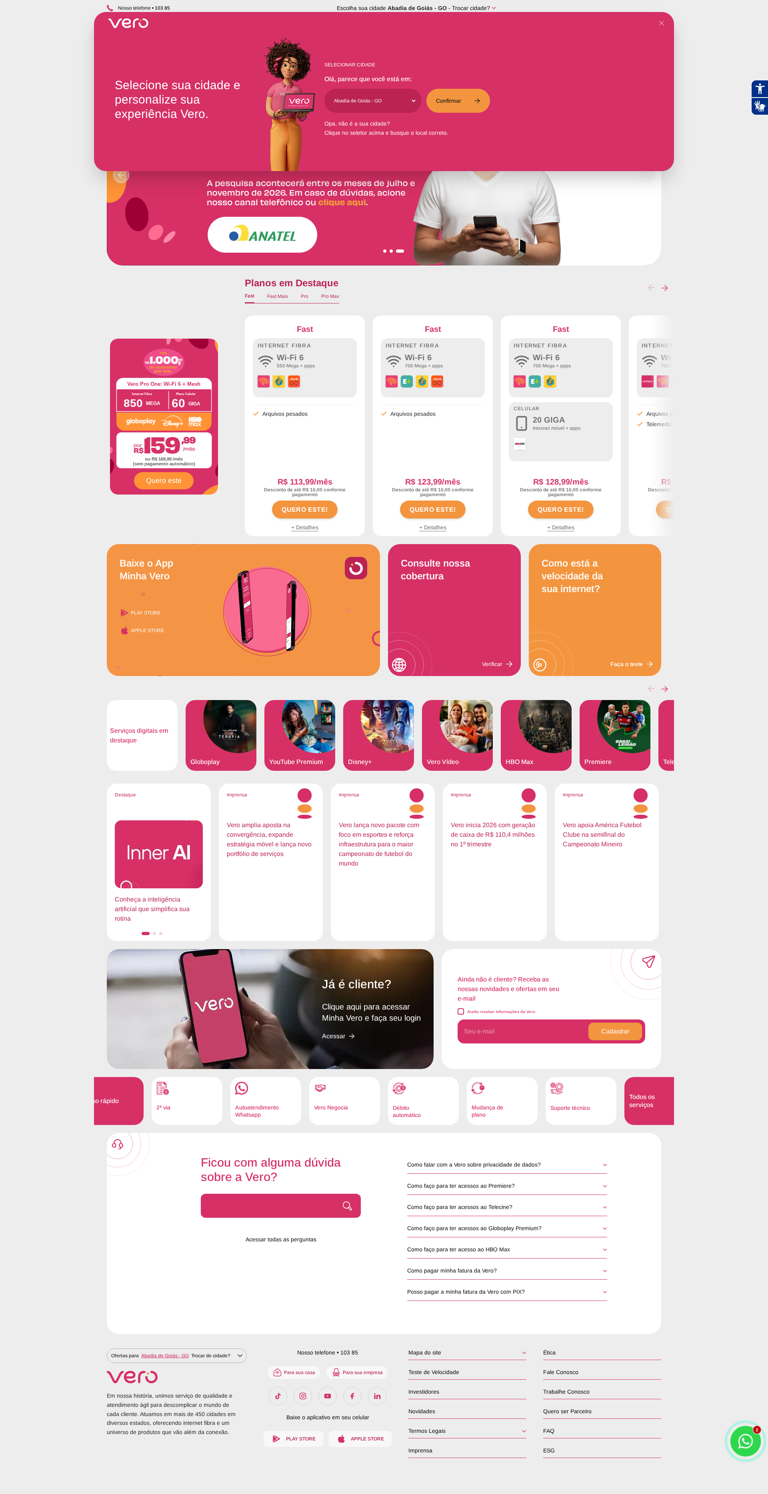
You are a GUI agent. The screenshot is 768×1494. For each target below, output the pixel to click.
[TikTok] (278, 1396)
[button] (664, 288)
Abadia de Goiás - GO (417, 8)
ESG (549, 1450)
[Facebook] (352, 1396)
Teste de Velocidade (433, 1372)
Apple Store (147, 630)
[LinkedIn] (377, 1396)
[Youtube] (328, 1396)
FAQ (548, 1431)
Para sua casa (299, 1372)
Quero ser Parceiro (567, 1411)
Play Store (145, 613)
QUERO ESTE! (305, 509)
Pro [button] (304, 296)
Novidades (421, 1411)
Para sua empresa (363, 1372)
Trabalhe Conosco (566, 1391)
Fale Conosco (560, 1372)
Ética (549, 1352)
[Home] (177, 1377)
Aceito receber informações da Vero (501, 1011)
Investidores (423, 1391)
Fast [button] (249, 296)
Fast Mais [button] (277, 296)
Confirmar (448, 101)
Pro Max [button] (330, 296)
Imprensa (420, 1450)
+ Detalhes (304, 527)
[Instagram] (303, 1396)
